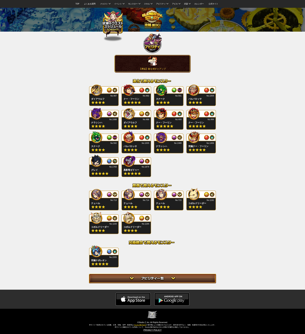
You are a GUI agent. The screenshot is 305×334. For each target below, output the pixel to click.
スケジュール (113, 23)
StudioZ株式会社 (140, 325)
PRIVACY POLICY (152, 330)
